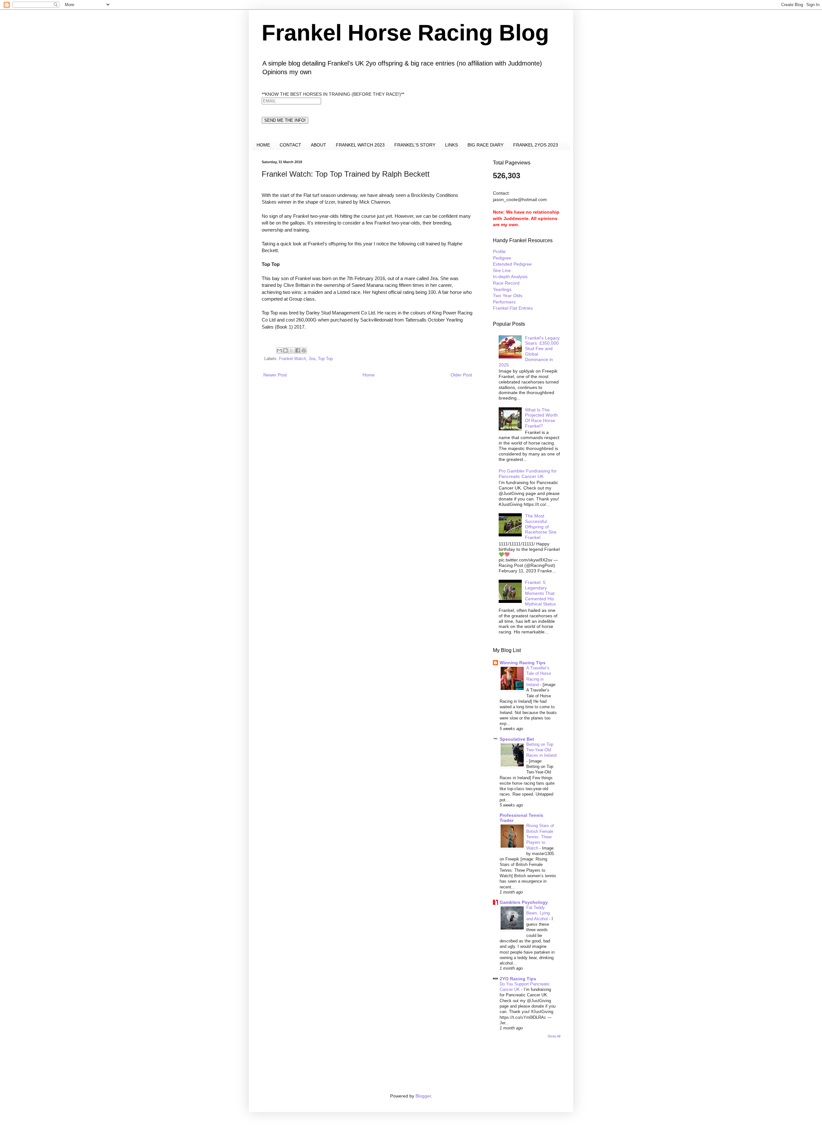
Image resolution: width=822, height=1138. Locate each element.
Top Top (325, 359)
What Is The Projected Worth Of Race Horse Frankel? (541, 417)
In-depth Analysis (510, 276)
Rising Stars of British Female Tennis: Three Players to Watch (540, 836)
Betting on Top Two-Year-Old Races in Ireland (541, 750)
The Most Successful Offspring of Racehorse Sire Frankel (540, 526)
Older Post (461, 374)
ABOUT (318, 144)
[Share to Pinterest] (304, 350)
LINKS (451, 144)
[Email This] (279, 350)
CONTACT (290, 144)
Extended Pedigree (512, 264)
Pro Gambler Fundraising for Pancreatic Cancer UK (528, 473)
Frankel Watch (292, 359)
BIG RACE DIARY (485, 144)
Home (369, 374)
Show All (553, 1036)
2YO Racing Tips (518, 978)
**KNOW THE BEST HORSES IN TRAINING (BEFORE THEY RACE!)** (333, 94)
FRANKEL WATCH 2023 (360, 144)
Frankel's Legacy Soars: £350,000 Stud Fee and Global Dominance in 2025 (529, 351)
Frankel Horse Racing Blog (405, 32)
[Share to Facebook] (297, 350)
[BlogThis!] (285, 350)
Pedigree (502, 257)
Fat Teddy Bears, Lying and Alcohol (538, 913)
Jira (312, 359)
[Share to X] (291, 350)
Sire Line (502, 270)
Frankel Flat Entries (513, 308)
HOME (263, 144)
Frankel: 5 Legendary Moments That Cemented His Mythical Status (540, 593)
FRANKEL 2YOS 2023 (535, 144)
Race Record (506, 283)
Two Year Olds (507, 295)
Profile (499, 251)
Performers (504, 301)
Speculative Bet (517, 739)
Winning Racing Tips (523, 662)
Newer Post (275, 374)
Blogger (423, 1095)
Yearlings (502, 289)
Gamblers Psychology (524, 902)
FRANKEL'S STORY (414, 144)
